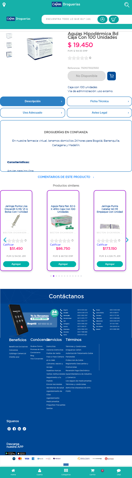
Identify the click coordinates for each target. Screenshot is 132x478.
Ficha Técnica (99, 101)
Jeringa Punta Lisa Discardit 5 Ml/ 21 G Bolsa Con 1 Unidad (16, 209)
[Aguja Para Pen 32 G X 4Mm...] (63, 230)
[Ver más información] (4, 5)
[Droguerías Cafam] (66, 5)
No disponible (86, 76)
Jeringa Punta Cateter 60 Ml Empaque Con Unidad (110, 209)
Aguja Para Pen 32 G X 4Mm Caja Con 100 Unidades (63, 209)
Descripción (33, 101)
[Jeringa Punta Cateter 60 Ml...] (110, 230)
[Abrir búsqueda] (126, 4)
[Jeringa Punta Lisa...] (16, 230)
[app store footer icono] (21, 453)
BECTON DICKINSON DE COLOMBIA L (24, 233)
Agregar (16, 264)
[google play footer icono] (11, 453)
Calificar (8, 244)
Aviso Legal (99, 112)
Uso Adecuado (32, 112)
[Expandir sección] (66, 464)
